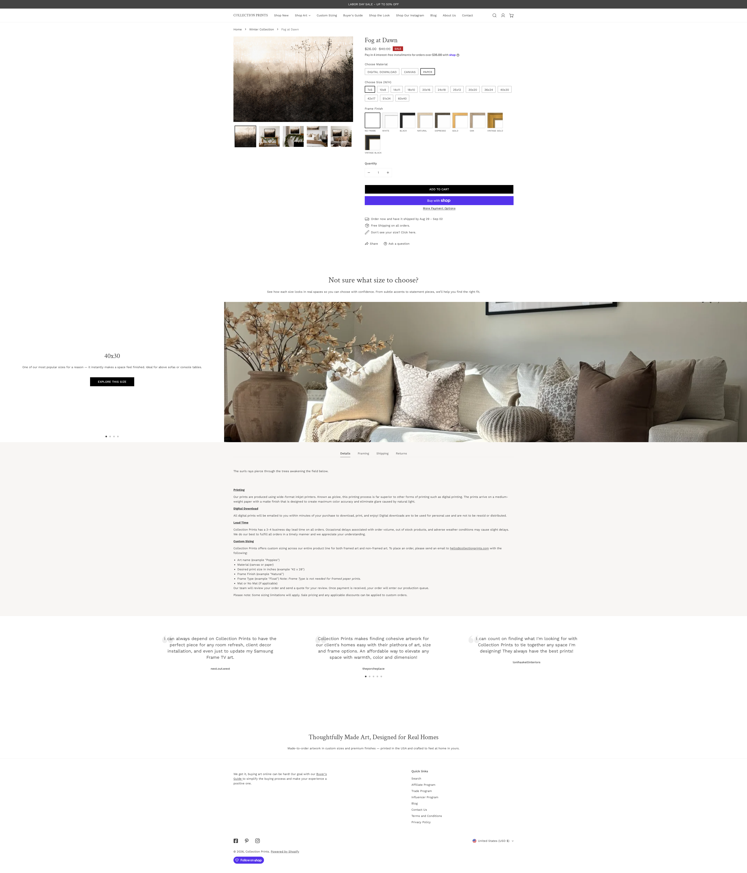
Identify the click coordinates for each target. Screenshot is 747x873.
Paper (427, 72)
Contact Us (419, 809)
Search (416, 778)
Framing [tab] (363, 453)
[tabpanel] (373, 536)
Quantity (371, 163)
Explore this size (112, 382)
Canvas (410, 72)
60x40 (402, 98)
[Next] (484, 648)
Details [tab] (345, 453)
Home (237, 29)
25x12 (457, 90)
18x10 (411, 90)
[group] (485, 372)
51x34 (387, 98)
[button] (511, 15)
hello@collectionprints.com (469, 548)
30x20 (472, 90)
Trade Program (421, 791)
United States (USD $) (493, 841)
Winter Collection (261, 29)
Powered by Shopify (285, 851)
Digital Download (382, 72)
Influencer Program (424, 797)
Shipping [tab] (382, 453)
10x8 (383, 90)
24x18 (442, 90)
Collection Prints (257, 851)
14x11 (396, 90)
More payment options (439, 208)
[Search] (494, 15)
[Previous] (263, 648)
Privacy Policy (421, 822)
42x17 (371, 98)
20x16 (426, 90)
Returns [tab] (401, 453)
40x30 (504, 90)
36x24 (488, 90)
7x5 (369, 90)
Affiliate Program (423, 785)
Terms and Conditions (426, 816)
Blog (414, 803)
